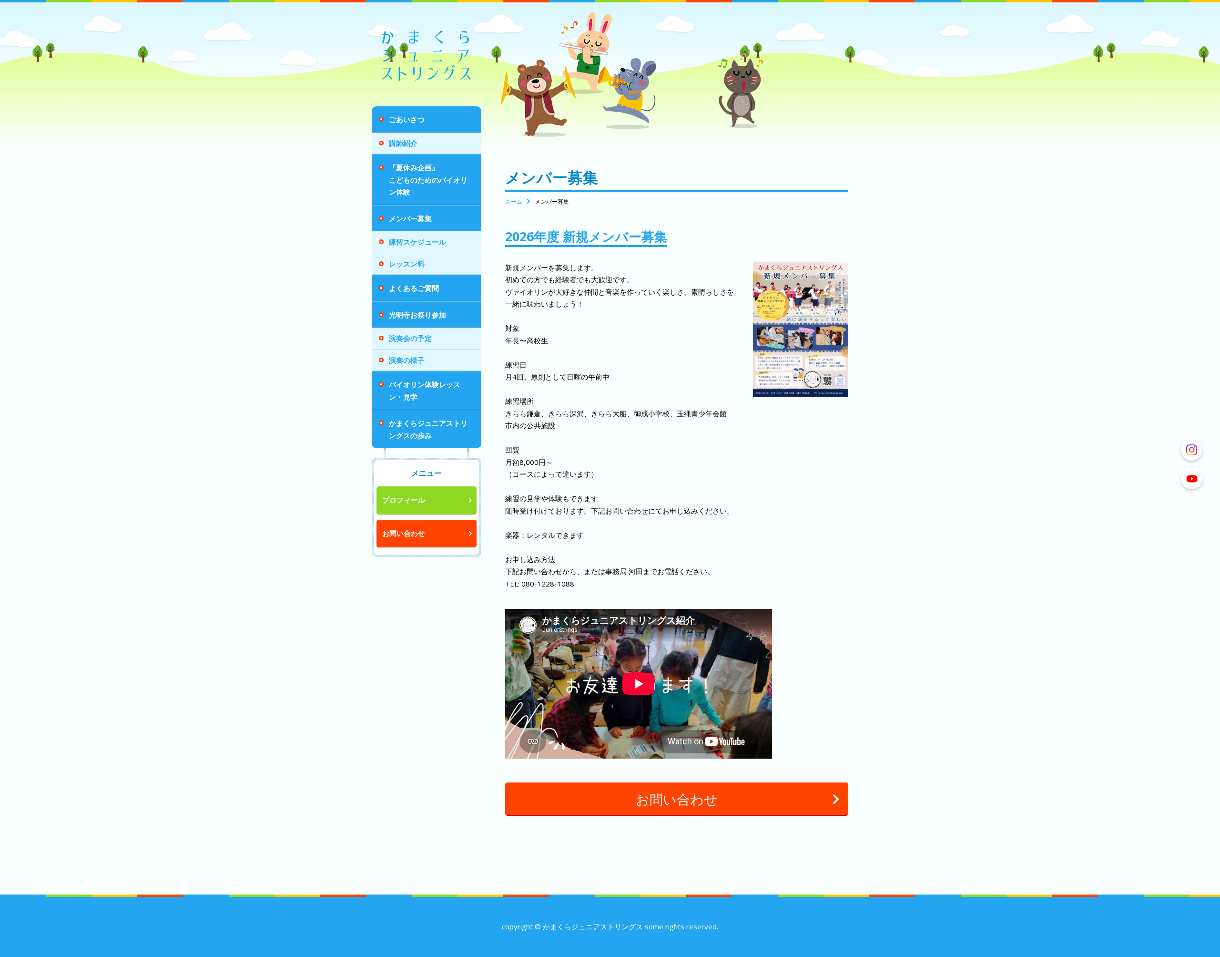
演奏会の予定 (410, 338)
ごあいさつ (407, 119)
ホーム (513, 201)
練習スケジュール (417, 242)
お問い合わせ (403, 533)
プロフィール (403, 499)
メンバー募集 (410, 218)
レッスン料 (407, 263)
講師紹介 (403, 143)
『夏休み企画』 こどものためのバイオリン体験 (435, 179)
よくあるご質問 (414, 288)
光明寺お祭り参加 (417, 314)
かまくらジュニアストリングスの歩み (428, 429)
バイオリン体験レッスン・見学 (424, 390)
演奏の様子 (407, 360)
